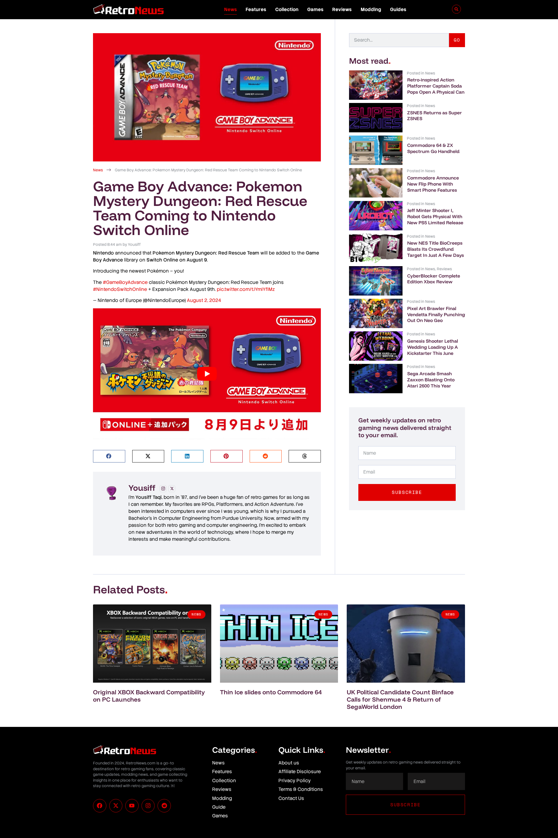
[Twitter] (171, 488)
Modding (371, 9)
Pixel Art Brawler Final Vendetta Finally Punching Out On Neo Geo (436, 314)
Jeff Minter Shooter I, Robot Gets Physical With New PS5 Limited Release (435, 216)
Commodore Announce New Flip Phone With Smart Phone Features (433, 184)
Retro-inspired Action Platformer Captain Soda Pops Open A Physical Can (435, 86)
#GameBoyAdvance (125, 282)
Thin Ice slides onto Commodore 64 (271, 692)
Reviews (342, 9)
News (230, 9)
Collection (286, 9)
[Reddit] (164, 805)
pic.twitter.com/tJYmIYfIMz (246, 289)
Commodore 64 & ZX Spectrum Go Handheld (433, 148)
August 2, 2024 (204, 300)
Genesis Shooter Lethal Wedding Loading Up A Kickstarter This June (432, 347)
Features (256, 9)
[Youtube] (132, 805)
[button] (109, 456)
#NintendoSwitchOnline (120, 289)
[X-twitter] (116, 805)
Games (315, 9)
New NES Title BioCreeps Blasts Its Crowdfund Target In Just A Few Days (435, 249)
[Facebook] (99, 805)
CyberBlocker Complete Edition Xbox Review (433, 279)
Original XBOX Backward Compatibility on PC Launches (149, 695)
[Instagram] (163, 488)
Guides (398, 9)
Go (457, 39)
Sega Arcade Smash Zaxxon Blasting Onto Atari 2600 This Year (431, 380)
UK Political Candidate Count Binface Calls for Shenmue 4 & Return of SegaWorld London (400, 699)
